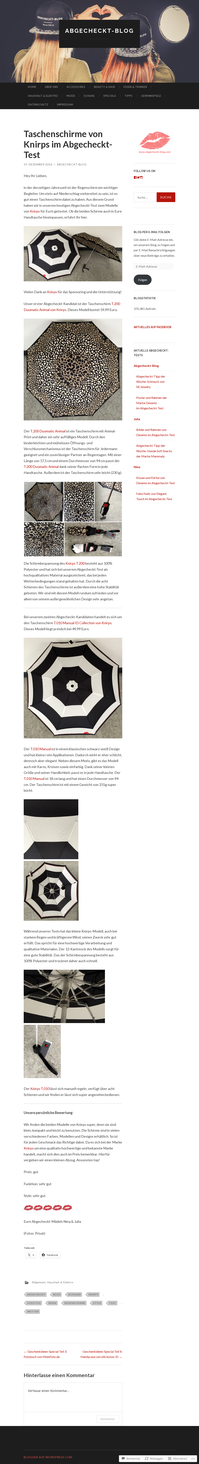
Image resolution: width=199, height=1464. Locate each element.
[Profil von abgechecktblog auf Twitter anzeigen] (138, 177)
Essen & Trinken (135, 86)
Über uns (51, 86)
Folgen (142, 280)
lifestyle (34, 1303)
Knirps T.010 (39, 1088)
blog (56, 1294)
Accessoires (76, 86)
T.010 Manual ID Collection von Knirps (83, 623)
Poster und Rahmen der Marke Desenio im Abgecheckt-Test (151, 403)
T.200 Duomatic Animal (48, 431)
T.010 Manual (40, 749)
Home (32, 86)
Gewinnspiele (151, 95)
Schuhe (89, 95)
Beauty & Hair (104, 86)
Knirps (35, 211)
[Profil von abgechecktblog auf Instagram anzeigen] (141, 177)
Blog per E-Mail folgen (152, 232)
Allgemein (39, 1282)
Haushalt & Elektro (43, 95)
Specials (109, 95)
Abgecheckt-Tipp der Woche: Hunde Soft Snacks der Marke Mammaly (154, 451)
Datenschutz (38, 104)
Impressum (65, 104)
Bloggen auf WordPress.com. (48, 1457)
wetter (33, 1311)
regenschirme (75, 1303)
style (97, 1303)
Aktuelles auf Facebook (152, 327)
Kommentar (107, 1419)
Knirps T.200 (75, 563)
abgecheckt (36, 1294)
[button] (44, 501)
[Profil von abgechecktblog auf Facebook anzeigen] (135, 177)
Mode (71, 95)
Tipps (129, 95)
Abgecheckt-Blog (99, 30)
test (112, 1303)
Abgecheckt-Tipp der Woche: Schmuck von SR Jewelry (150, 381)
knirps (93, 1294)
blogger (74, 1294)
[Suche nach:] (154, 197)
